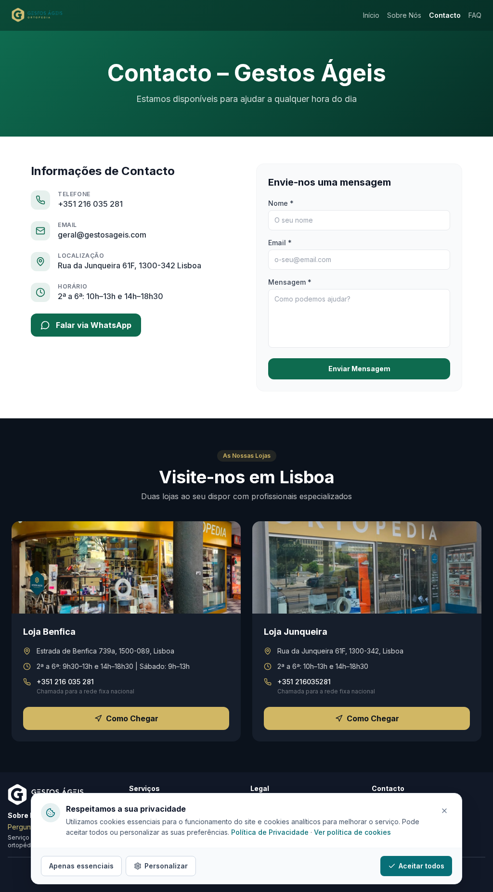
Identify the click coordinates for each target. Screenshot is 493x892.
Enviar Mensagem (359, 368)
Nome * (281, 203)
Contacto (445, 15)
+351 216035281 (304, 682)
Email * (280, 243)
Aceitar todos (421, 866)
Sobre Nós (404, 15)
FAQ (474, 15)
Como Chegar (132, 718)
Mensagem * (289, 282)
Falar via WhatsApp (93, 325)
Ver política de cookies (352, 832)
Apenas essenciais (81, 866)
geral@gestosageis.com (102, 234)
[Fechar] (444, 810)
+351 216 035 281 (90, 204)
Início (371, 15)
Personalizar (166, 866)
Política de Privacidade (270, 832)
